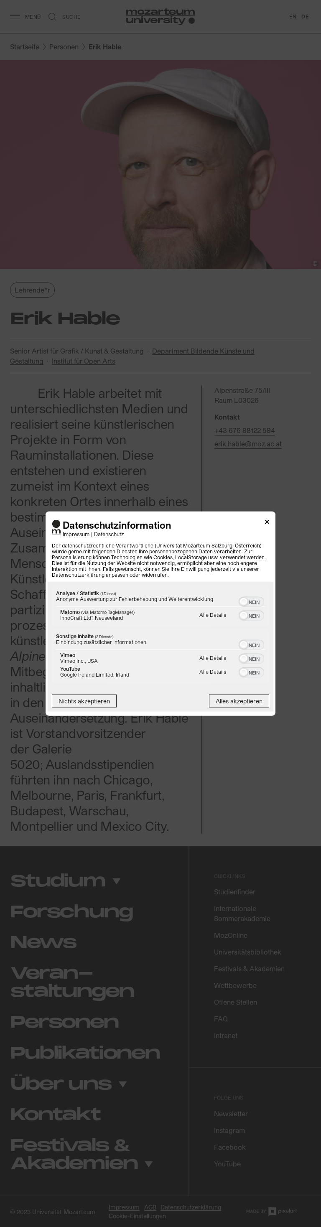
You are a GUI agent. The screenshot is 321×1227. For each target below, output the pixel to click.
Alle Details (212, 614)
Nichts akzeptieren (84, 700)
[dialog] (160, 614)
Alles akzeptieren (239, 700)
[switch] (251, 601)
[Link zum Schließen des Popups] (267, 523)
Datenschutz (109, 533)
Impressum (76, 533)
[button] (243, 601)
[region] (160, 635)
